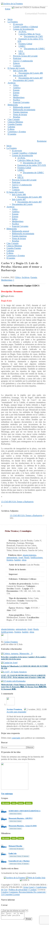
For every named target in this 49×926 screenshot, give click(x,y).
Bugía (26, 557)
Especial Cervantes (21, 102)
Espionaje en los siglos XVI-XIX (30, 40)
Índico (16, 95)
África (16, 85)
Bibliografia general (21, 107)
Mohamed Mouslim (15, 846)
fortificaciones (36, 557)
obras (24, 560)
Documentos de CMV (33, 36)
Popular (20, 803)
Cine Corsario (14, 119)
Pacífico (16, 100)
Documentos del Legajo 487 (31, 78)
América (16, 88)
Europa (16, 92)
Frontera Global (25, 44)
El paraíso (12, 134)
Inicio (10, 19)
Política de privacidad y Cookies (22, 889)
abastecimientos (29, 555)
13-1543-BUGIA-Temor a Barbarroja (17, 501)
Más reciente (5, 803)
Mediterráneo (18, 97)
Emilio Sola (12, 853)
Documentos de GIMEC (34, 48)
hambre (17, 560)
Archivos (12, 83)
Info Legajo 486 (20, 70)
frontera (10, 560)
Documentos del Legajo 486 (31, 73)
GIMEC (22, 46)
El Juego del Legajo (16, 68)
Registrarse (42, 141)
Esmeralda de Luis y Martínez (19, 861)
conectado (16, 738)
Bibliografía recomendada (24, 109)
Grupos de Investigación (23, 29)
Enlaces (16, 63)
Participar (17, 58)
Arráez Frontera (11, 642)
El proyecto (18, 24)
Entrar (7, 9)
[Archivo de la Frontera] (12, 3)
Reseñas (16, 117)
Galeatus (11, 127)
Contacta (17, 66)
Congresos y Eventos (17, 131)
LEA (21, 51)
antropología (12, 557)
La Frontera (13, 22)
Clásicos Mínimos (15, 122)
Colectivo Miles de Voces (29, 34)
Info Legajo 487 (20, 75)
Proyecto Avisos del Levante (25, 56)
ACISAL (23, 31)
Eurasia (16, 90)
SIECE (22, 53)
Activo (14, 803)
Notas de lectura (20, 114)
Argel (20, 557)
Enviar (28, 919)
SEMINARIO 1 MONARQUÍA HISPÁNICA (24, 811)
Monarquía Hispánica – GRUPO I (20, 818)
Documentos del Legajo (23, 80)
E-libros (11, 129)
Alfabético (28, 803)
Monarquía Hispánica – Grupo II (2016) (23, 826)
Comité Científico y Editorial (25, 26)
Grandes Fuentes (15, 124)
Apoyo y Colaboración (23, 61)
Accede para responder (16, 712)
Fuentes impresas (20, 112)
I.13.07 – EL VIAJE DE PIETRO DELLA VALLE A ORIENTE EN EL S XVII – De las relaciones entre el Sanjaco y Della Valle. (23, 676)
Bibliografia (13, 105)
